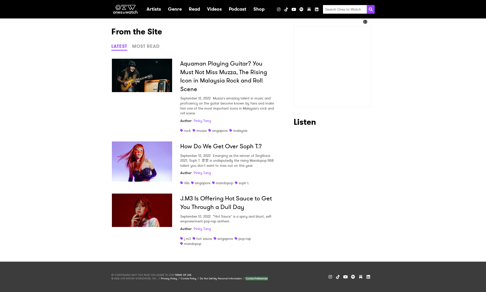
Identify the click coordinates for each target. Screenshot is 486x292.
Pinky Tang (202, 120)
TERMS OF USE (183, 275)
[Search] (371, 9)
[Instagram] (278, 9)
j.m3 (187, 238)
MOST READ (146, 46)
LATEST (119, 46)
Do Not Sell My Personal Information (221, 278)
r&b (186, 182)
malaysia (240, 130)
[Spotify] (301, 9)
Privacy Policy (169, 278)
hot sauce (204, 238)
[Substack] (309, 9)
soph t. (244, 182)
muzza (201, 130)
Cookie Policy (188, 278)
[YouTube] (294, 9)
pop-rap (244, 238)
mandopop (224, 182)
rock (187, 130)
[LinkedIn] (316, 9)
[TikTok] (286, 9)
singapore (220, 130)
